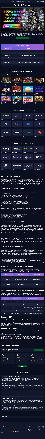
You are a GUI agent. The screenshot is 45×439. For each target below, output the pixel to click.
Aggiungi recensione (39, 350)
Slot (38, 74)
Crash (27, 74)
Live (16, 74)
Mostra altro (22, 366)
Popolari (5, 74)
